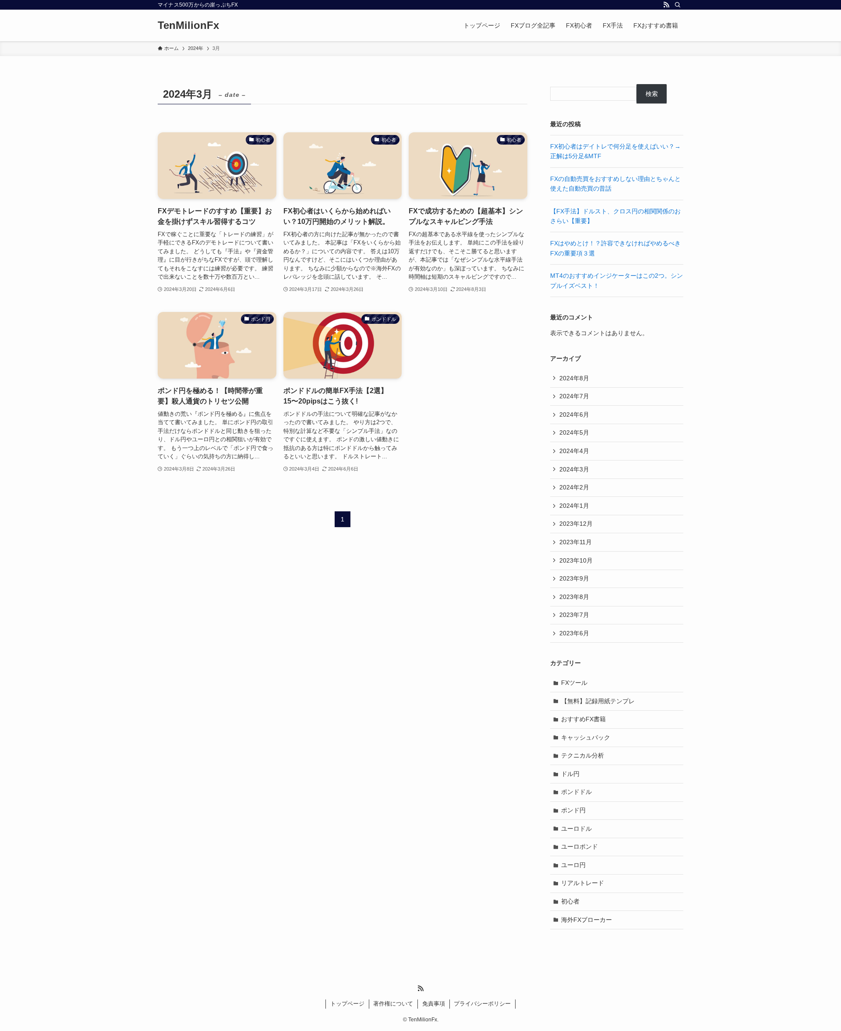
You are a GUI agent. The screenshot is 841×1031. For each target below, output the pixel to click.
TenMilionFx (188, 25)
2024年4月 (574, 450)
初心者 (570, 901)
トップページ (347, 1003)
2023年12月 (576, 523)
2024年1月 (574, 505)
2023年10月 (576, 560)
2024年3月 (574, 469)
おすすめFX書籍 (583, 719)
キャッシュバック (585, 737)
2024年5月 (574, 432)
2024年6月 (574, 414)
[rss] (666, 5)
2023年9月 (574, 578)
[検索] (677, 5)
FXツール (574, 682)
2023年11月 (575, 542)
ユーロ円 (573, 864)
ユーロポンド (579, 846)
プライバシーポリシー (482, 1003)
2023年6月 (574, 633)
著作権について (393, 1003)
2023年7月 (574, 614)
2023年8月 (574, 596)
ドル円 (570, 773)
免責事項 (433, 1003)
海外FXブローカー (586, 919)
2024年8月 (574, 378)
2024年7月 (574, 396)
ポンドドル (576, 791)
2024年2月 (574, 487)
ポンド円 (573, 810)
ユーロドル (576, 828)
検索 (652, 93)
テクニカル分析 (582, 755)
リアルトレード (582, 882)
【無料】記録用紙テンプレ (598, 701)
